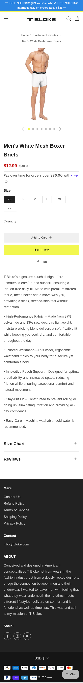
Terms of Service (16, 510)
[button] (29, 129)
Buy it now (41, 249)
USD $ (39, 658)
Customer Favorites (45, 35)
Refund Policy (14, 503)
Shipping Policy (15, 517)
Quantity (10, 221)
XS (9, 199)
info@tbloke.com (16, 544)
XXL (10, 208)
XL (60, 199)
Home (25, 35)
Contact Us (12, 497)
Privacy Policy (14, 523)
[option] (41, 85)
